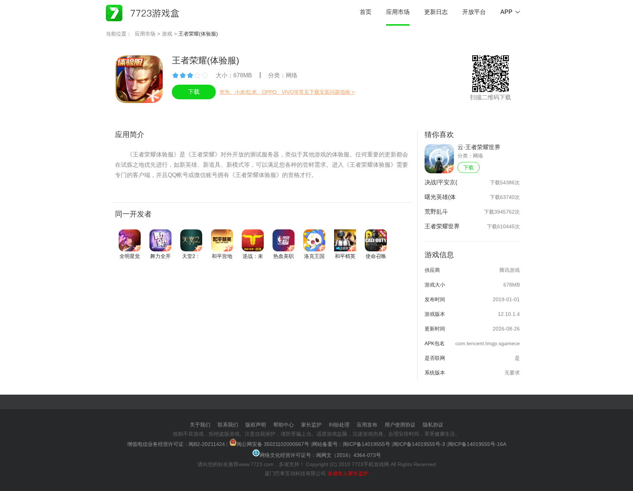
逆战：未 (253, 256)
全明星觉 (129, 256)
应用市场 (398, 12)
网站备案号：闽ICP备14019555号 (351, 444)
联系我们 (228, 425)
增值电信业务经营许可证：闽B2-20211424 (176, 444)
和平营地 (222, 256)
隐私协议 (433, 425)
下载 (468, 167)
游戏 (167, 34)
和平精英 (345, 256)
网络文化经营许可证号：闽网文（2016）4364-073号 (320, 455)
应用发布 (367, 425)
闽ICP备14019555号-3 (419, 444)
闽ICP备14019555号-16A (477, 444)
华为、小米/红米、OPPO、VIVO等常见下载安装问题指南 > (287, 92)
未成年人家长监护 (348, 473)
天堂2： (191, 256)
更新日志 (436, 12)
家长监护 (311, 425)
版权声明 (255, 425)
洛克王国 (314, 256)
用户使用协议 (400, 425)
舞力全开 (160, 256)
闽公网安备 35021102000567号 (273, 444)
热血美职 (283, 256)
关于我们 (200, 425)
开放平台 (474, 12)
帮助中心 (283, 425)
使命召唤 (376, 256)
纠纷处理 (339, 425)
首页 (365, 12)
